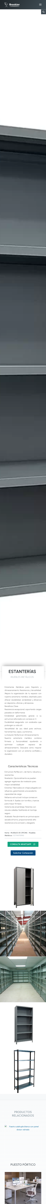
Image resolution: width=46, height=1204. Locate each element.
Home (7, 833)
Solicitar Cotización (23, 853)
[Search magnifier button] (43, 11)
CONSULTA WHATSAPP (20, 844)
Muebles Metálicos (22, 677)
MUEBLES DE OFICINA (19, 833)
